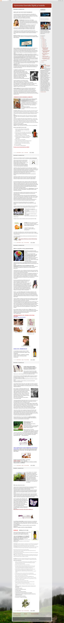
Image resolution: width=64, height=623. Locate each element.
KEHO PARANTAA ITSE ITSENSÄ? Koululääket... (46, 58)
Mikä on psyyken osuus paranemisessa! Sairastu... (45, 54)
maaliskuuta (44, 45)
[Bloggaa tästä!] (30, 152)
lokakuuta (43, 39)
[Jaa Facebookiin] (32, 152)
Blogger (38, 619)
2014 (42, 38)
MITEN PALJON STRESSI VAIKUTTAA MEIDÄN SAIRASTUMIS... (46, 51)
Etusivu (25, 613)
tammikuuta (44, 60)
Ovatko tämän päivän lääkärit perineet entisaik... (46, 56)
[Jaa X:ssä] (31, 152)
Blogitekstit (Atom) (18, 615)
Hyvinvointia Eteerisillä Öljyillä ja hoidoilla (29, 5)
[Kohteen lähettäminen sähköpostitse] (29, 152)
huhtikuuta (43, 44)
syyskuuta (43, 40)
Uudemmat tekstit (17, 613)
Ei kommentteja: (26, 242)
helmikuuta (44, 46)
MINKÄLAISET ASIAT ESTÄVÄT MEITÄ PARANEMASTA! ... (45, 49)
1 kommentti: (26, 152)
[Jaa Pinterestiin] (33, 152)
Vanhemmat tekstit (34, 613)
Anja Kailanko (48, 65)
